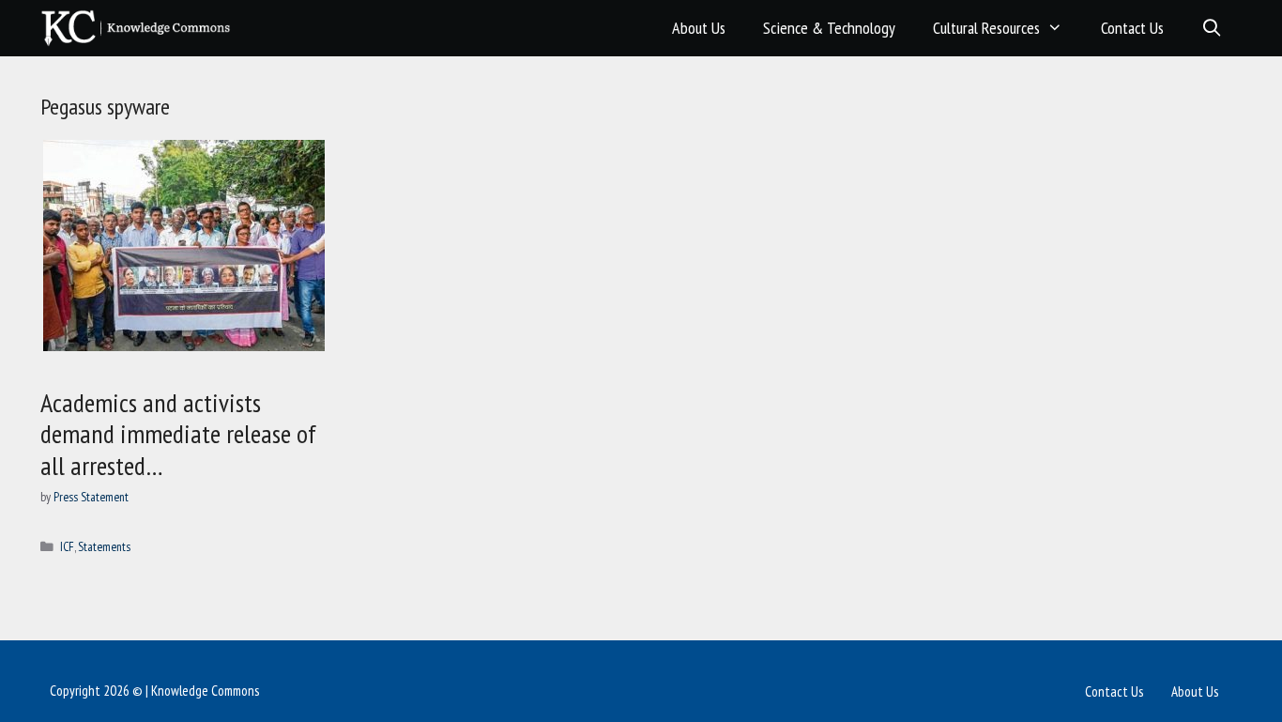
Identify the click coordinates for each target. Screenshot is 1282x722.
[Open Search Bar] (1212, 28)
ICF (67, 546)
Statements (104, 546)
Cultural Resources (986, 27)
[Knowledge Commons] (140, 28)
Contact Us (1132, 27)
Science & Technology (829, 27)
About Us (698, 27)
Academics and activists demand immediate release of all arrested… (178, 434)
